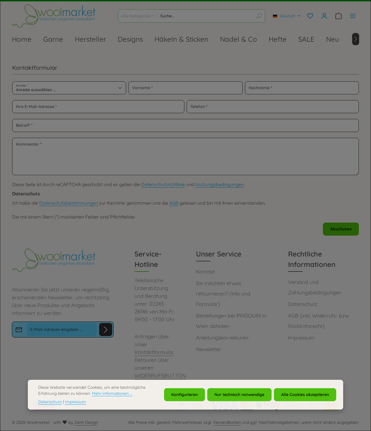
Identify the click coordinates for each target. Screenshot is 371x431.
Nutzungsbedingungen (219, 184)
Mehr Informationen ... (112, 393)
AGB (173, 203)
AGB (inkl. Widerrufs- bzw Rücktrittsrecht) (318, 320)
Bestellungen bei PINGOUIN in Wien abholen (231, 320)
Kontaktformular (154, 352)
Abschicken (341, 229)
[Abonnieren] (105, 329)
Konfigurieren (184, 394)
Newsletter (208, 349)
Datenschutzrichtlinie (163, 184)
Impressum (301, 337)
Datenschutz (303, 304)
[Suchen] (259, 16)
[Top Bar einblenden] (352, 16)
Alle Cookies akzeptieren (305, 394)
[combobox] (205, 16)
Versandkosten (227, 422)
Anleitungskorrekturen (222, 337)
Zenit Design (86, 422)
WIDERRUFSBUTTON (160, 375)
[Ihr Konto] (324, 16)
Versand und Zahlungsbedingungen (314, 287)
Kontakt (205, 271)
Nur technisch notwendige (239, 394)
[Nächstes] (355, 39)
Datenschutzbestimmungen (68, 203)
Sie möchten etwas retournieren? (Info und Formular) (223, 293)
